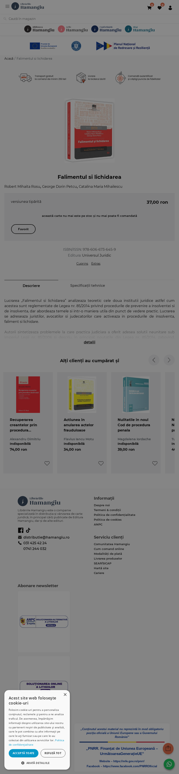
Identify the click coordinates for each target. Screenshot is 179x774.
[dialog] (37, 730)
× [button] (65, 694)
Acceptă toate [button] (23, 753)
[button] (37, 762)
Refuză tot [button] (53, 753)
